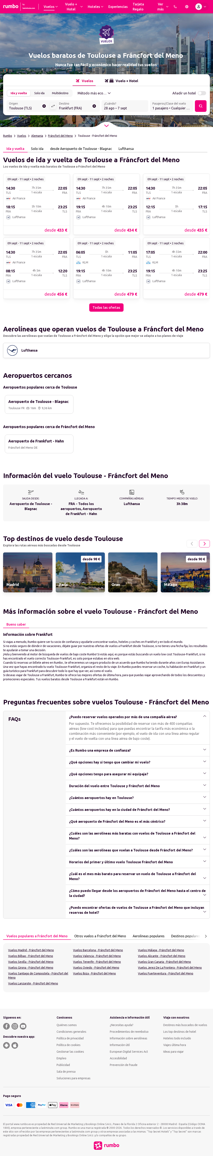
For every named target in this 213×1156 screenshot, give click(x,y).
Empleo (61, 1058)
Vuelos (21, 135)
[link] (36, 204)
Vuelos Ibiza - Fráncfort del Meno (94, 973)
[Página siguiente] (204, 543)
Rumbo (7, 135)
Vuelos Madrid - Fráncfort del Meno (31, 950)
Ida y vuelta (19, 93)
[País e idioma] (187, 6)
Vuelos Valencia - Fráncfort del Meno (97, 956)
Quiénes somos (67, 1025)
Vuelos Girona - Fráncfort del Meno (30, 967)
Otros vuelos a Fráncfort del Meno (100, 936)
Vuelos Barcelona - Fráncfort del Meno (98, 950)
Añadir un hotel (184, 93)
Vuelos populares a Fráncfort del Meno (37, 936)
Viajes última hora (174, 1045)
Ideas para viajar (173, 1051)
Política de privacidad (70, 1038)
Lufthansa (126, 149)
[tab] (84, 81)
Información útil (120, 1045)
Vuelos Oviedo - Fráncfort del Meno (96, 967)
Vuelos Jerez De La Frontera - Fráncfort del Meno (170, 967)
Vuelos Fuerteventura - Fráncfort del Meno (165, 973)
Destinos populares (185, 936)
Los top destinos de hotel (179, 1031)
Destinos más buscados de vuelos (185, 1025)
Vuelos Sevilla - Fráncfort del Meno (30, 961)
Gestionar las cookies (70, 1051)
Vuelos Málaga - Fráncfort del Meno (161, 950)
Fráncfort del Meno (60, 135)
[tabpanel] (106, 232)
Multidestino (60, 93)
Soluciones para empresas (73, 1078)
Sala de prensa (66, 1071)
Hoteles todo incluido (177, 1038)
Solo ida (39, 93)
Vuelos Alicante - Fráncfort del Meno (161, 956)
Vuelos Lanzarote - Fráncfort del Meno (33, 983)
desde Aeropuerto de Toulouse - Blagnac (81, 149)
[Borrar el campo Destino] (94, 106)
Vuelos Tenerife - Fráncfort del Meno (97, 961)
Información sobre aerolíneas (128, 1038)
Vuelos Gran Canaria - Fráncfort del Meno (164, 961)
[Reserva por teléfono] (175, 7)
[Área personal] (201, 6)
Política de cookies (68, 1045)
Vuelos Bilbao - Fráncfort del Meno (30, 956)
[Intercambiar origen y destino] (53, 106)
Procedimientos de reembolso (129, 1031)
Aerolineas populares (149, 936)
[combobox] (28, 106)
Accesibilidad (118, 1058)
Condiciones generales (71, 1031)
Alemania (37, 135)
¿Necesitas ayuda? (121, 1025)
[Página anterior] (192, 543)
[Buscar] (201, 106)
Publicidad (63, 1065)
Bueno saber (16, 624)
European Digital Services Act (129, 1051)
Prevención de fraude (123, 1065)
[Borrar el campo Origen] (44, 106)
